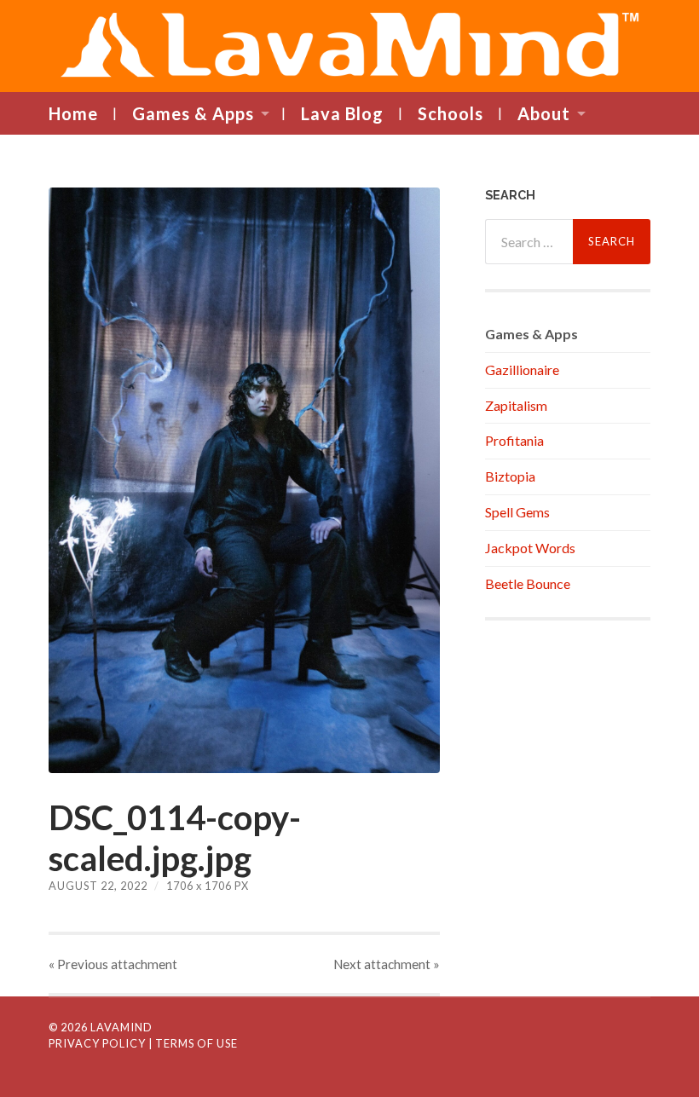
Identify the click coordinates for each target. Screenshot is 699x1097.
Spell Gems (517, 512)
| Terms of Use (193, 1043)
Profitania (514, 440)
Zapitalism (516, 405)
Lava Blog (342, 113)
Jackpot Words (530, 548)
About (543, 113)
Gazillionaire (522, 369)
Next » (386, 964)
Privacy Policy (97, 1043)
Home (73, 113)
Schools (450, 113)
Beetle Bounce (527, 583)
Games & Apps (193, 113)
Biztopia (510, 476)
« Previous (113, 964)
